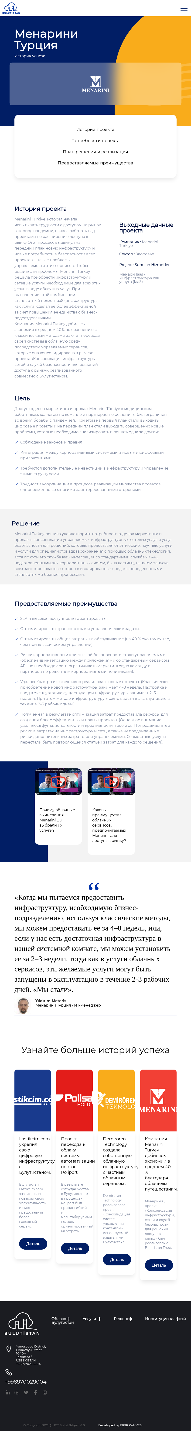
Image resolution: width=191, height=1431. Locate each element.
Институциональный (165, 1319)
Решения (123, 1319)
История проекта (95, 129)
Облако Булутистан (62, 1320)
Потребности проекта (95, 140)
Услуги (89, 1319)
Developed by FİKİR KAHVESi (120, 1425)
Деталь (33, 1244)
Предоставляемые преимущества (95, 163)
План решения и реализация (95, 151)
